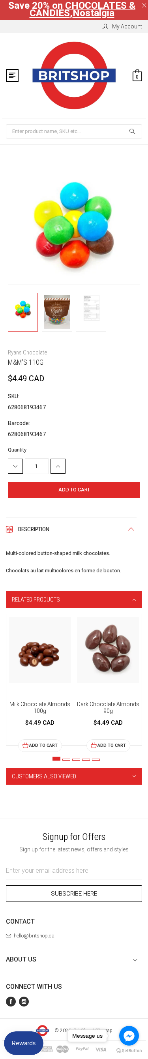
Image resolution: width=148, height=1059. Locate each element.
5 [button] (96, 760)
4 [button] (86, 760)
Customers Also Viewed (44, 776)
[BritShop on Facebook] (11, 1002)
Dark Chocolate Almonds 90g (108, 707)
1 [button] (56, 759)
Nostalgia (93, 13)
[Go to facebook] (129, 1036)
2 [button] (66, 760)
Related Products (36, 599)
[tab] (74, 599)
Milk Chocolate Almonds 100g (39, 707)
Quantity (17, 450)
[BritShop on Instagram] (24, 1002)
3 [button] (76, 760)
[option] (40, 683)
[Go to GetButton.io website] (129, 1050)
